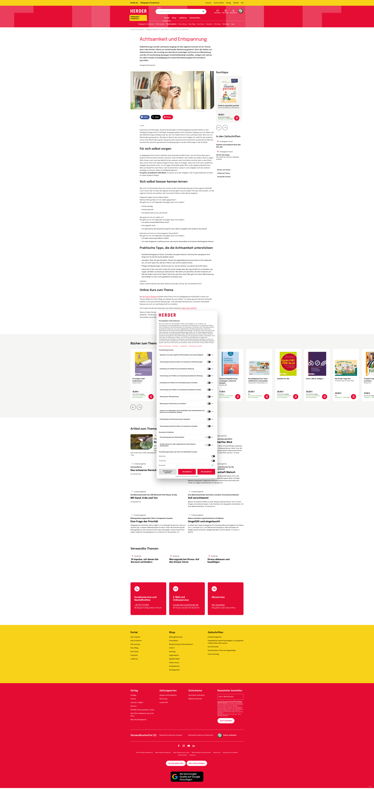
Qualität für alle (283, 379)
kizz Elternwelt (213, 647)
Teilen (146, 117)
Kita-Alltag (191, 24)
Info (242, 3)
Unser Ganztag (213, 654)
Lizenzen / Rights (137, 702)
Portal (166, 18)
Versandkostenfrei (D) (144, 735)
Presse (133, 699)
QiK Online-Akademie (150, 297)
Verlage (133, 695)
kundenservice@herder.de (185, 605)
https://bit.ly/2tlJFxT (189, 308)
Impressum (192, 755)
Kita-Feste (200, 24)
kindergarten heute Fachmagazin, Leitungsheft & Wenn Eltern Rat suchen (225, 642)
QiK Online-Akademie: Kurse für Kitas (142, 715)
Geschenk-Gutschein (196, 695)
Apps (232, 24)
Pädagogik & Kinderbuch (149, 3)
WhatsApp (226, 24)
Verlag (228, 3)
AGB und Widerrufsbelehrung (144, 752)
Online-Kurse (174, 662)
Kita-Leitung (182, 24)
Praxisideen (173, 640)
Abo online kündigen (197, 763)
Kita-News (217, 24)
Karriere (134, 706)
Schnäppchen (174, 670)
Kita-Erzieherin (171, 24)
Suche (159, 7)
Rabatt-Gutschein (195, 699)
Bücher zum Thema (223, 170)
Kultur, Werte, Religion (314, 379)
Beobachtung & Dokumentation (181, 644)
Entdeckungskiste (221, 436)
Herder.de (134, 3)
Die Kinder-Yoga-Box (343, 379)
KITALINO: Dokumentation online (142, 710)
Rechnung (163, 699)
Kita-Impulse (160, 24)
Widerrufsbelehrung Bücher (163, 752)
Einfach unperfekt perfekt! (228, 106)
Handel (236, 3)
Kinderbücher (174, 666)
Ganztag (172, 651)
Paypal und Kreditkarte (168, 695)
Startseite (141, 29)
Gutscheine (195, 690)
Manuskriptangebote (138, 720)
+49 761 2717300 (141, 605)
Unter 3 (172, 648)
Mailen (168, 117)
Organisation (174, 655)
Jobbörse (183, 18)
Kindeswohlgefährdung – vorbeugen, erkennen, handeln (229, 381)
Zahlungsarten (168, 690)
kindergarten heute (226, 141)
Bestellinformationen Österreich (200, 735)
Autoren (208, 3)
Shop (174, 18)
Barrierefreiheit (182, 755)
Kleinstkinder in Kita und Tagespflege (222, 650)
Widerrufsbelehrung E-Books (181, 752)
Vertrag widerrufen (175, 763)
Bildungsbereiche (176, 637)
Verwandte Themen (224, 177)
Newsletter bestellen (229, 690)
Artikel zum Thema (223, 173)
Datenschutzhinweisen (222, 715)
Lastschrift (164, 702)
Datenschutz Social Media (230, 752)
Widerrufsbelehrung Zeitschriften (201, 752)
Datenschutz (217, 752)
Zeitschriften (219, 3)
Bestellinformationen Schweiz (171, 735)
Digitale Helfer (174, 659)
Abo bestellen (218, 605)
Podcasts (209, 24)
